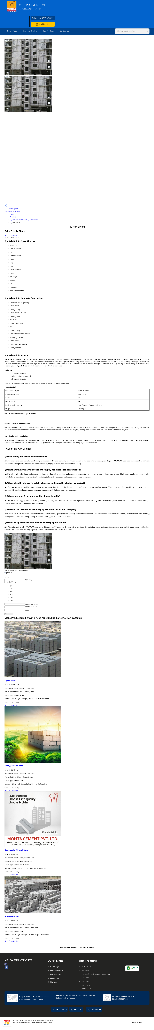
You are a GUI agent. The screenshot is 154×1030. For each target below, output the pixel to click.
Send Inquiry (43, 24)
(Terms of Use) (48, 1020)
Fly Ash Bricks (86, 966)
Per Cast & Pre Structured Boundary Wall (96, 974)
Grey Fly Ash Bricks (13, 916)
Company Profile (30, 31)
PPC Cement (86, 981)
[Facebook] (6, 968)
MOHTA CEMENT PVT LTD (35, 6)
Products (13, 217)
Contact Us (64, 31)
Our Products (48, 31)
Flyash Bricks (10, 680)
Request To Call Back (12, 211)
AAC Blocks (86, 978)
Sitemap (53, 982)
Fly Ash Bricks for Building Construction (25, 220)
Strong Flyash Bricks (14, 765)
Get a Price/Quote (11, 235)
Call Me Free (96, 1009)
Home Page (12, 31)
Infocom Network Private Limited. (42, 1023)
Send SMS (78, 1009)
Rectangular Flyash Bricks (16, 850)
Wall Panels (86, 970)
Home (12, 214)
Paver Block (86, 985)
